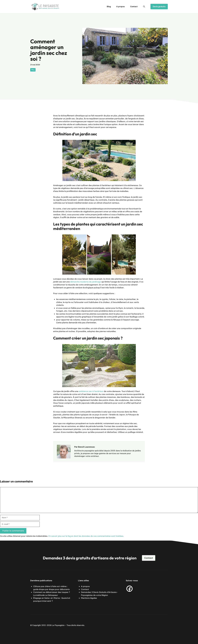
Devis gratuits (159, 6)
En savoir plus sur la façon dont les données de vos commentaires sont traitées (85, 536)
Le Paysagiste (58, 625)
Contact (134, 6)
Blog (109, 6)
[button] (144, 6)
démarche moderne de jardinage (85, 281)
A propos (120, 6)
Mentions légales (89, 598)
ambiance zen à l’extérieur (91, 391)
